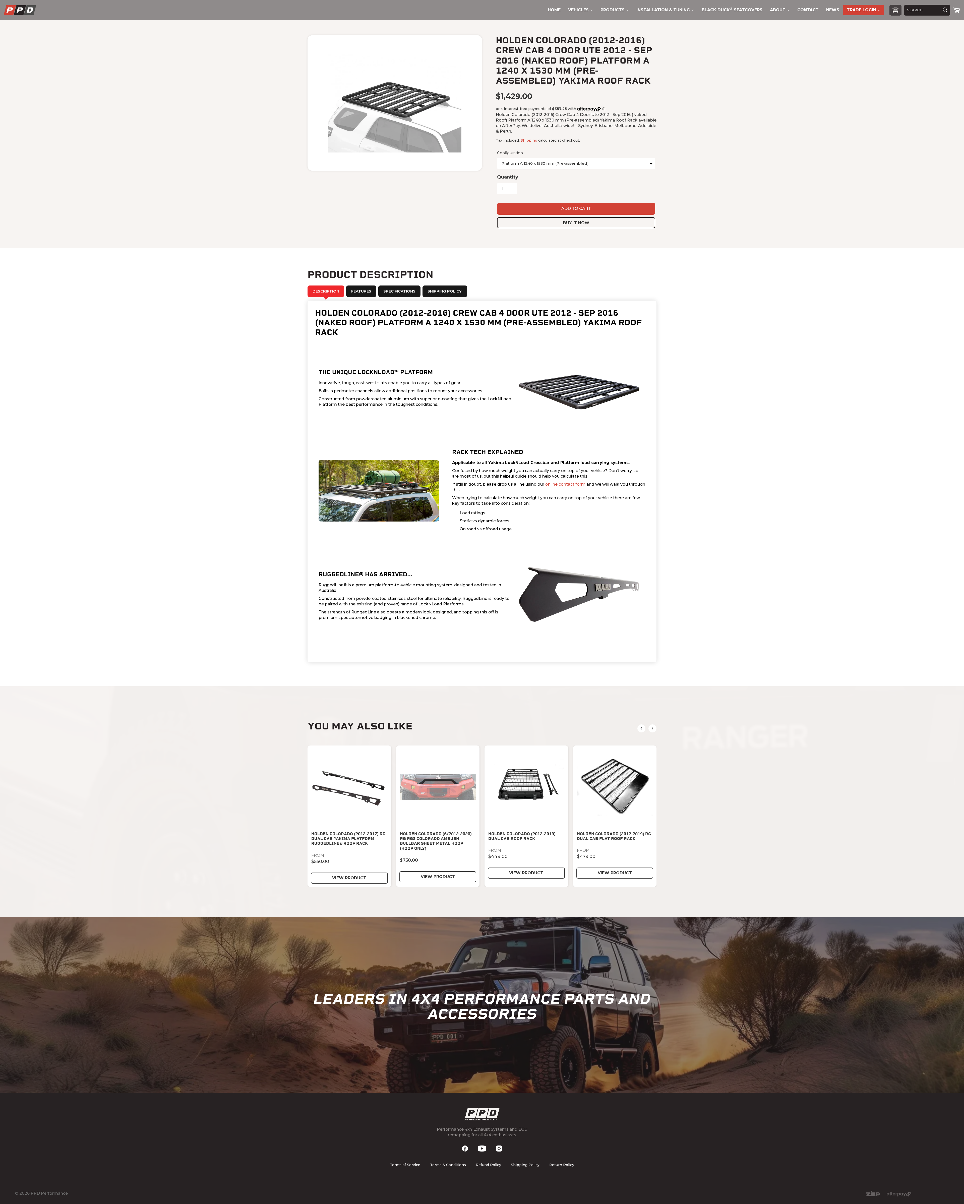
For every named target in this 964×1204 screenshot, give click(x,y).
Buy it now (576, 222)
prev (641, 728)
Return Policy (561, 1165)
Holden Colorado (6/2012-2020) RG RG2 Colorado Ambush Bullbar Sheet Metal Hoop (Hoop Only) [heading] (436, 841)
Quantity (507, 177)
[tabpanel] (482, 481)
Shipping (529, 140)
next (652, 728)
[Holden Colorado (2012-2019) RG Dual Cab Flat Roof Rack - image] (615, 787)
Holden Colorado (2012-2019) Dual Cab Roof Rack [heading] (522, 836)
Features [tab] (361, 291)
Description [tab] (326, 291)
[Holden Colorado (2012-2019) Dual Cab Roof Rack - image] (526, 787)
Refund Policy (488, 1165)
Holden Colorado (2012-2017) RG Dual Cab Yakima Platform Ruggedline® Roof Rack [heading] (348, 838)
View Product (349, 878)
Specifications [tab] (399, 291)
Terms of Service (405, 1165)
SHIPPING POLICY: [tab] (445, 291)
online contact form (565, 484)
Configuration (510, 152)
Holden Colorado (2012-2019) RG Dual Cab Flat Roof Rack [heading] (614, 836)
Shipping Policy (525, 1165)
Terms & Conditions (448, 1165)
